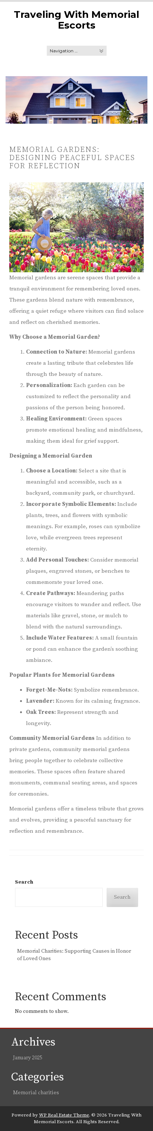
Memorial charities (36, 1092)
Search (24, 882)
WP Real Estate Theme (64, 1115)
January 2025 (27, 1057)
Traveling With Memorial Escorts (76, 20)
